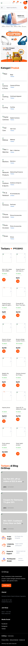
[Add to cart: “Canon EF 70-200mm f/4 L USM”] (18, 419)
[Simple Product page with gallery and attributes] (7, 289)
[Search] (25, 7)
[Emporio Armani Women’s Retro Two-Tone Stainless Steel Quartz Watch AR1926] (7, 324)
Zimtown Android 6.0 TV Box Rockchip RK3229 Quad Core (21, 376)
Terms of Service (14, 639)
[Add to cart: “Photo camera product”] (4, 455)
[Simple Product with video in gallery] (21, 254)
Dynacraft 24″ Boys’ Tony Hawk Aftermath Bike (20, 305)
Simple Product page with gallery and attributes (7, 305)
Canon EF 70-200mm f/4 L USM (21, 408)
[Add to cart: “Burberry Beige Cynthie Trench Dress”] (18, 351)
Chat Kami (6, 585)
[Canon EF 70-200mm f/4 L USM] (21, 393)
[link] (14, 20)
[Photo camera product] (7, 428)
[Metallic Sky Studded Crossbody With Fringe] (7, 358)
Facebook (4, 624)
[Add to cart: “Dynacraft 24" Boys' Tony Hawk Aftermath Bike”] (18, 315)
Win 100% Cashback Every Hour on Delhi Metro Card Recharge (13, 523)
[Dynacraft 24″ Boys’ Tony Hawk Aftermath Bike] (21, 289)
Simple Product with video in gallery (20, 271)
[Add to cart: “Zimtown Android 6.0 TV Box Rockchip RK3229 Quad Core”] (18, 385)
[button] (3, 19)
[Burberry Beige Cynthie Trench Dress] (21, 324)
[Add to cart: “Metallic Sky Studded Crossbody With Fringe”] (4, 385)
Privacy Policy (5, 639)
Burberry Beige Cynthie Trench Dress (20, 341)
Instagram (4, 626)
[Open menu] (2, 8)
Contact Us (22, 639)
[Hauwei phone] (7, 393)
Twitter (4, 628)
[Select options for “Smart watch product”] (18, 453)
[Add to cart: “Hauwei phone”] (4, 421)
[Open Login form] (20, 2)
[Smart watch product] (21, 428)
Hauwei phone (6, 407)
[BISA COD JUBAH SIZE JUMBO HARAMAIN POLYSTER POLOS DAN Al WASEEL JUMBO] (7, 254)
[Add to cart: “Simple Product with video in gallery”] (18, 281)
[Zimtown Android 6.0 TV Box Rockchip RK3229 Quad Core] (21, 358)
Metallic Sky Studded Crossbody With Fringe (6, 376)
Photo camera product (6, 444)
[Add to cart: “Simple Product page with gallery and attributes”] (4, 317)
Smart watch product (19, 444)
